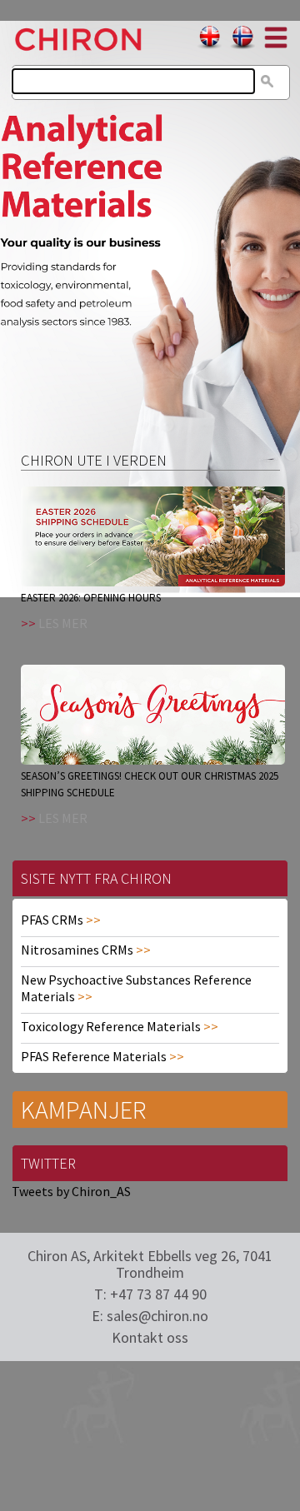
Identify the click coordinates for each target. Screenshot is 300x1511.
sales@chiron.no (157, 1315)
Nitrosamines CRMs (77, 949)
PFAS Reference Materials (94, 1056)
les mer (63, 623)
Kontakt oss (150, 1337)
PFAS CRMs (52, 919)
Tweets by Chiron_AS (71, 1191)
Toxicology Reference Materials (111, 1026)
